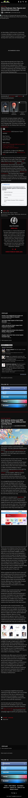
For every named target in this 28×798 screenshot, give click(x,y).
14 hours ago (8, 353)
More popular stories (7, 340)
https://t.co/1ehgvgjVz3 (9, 144)
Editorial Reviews (8, 192)
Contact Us (13, 787)
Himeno (12, 163)
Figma (12, 212)
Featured (3, 418)
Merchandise (17, 214)
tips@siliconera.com (16, 796)
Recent (6, 345)
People (2, 345)
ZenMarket (21, 497)
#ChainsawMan (20, 144)
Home (5, 785)
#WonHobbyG (7, 131)
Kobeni (13, 96)
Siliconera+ (20, 785)
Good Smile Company (6, 214)
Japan (13, 214)
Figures (15, 212)
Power (2, 163)
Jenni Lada (7, 12)
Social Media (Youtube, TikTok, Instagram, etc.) (14, 201)
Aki (10, 96)
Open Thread (12, 785)
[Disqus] (14, 272)
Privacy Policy (14, 789)
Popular (10, 345)
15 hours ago (12, 361)
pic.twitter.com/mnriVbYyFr (11, 147)
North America (5, 215)
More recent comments (6, 377)
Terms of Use (21, 787)
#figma (5, 146)
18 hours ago (12, 371)
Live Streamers (7, 195)
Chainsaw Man (7, 212)
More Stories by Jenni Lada (14, 251)
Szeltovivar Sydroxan (11, 364)
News (5, 6)
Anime (2, 6)
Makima (20, 96)
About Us (6, 787)
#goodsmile (10, 146)
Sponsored (8, 418)
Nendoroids (23, 214)
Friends (6, 197)
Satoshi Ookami (10, 349)
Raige (7, 356)
